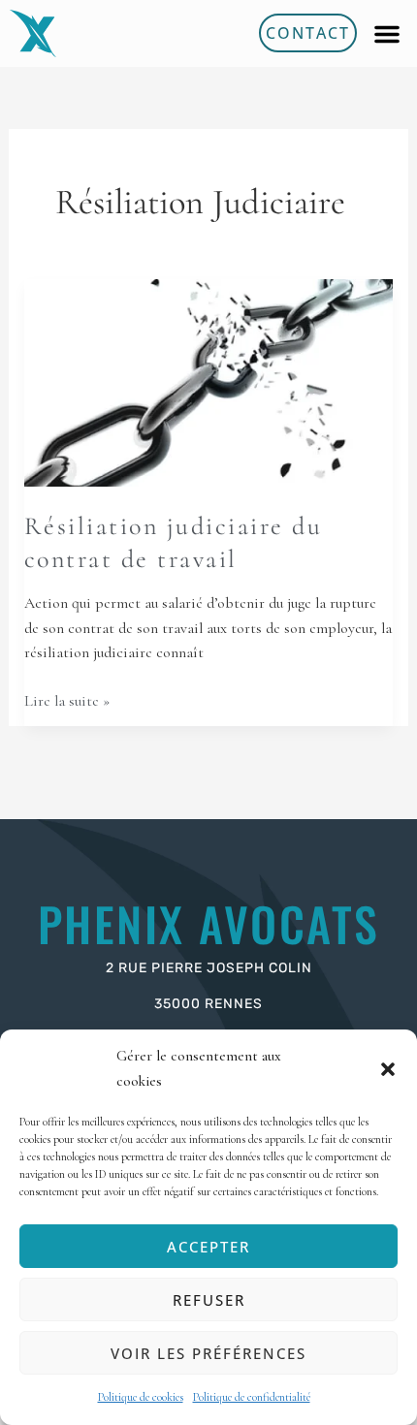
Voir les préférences (208, 1353)
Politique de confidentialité (251, 1397)
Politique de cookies (140, 1397)
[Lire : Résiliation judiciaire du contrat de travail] (209, 381)
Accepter (208, 1246)
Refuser (209, 1300)
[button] (388, 1069)
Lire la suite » (67, 700)
